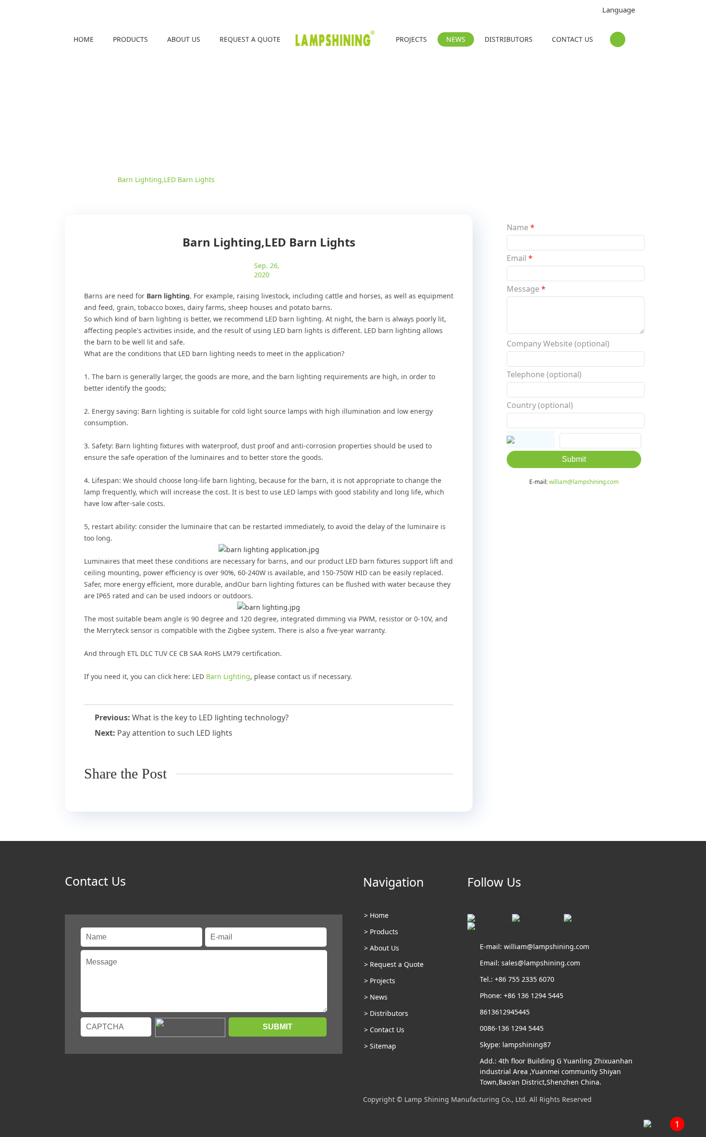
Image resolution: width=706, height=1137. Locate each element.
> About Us (381, 947)
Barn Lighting (228, 676)
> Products (381, 931)
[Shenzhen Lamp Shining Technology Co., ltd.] (336, 40)
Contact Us (572, 39)
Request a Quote (249, 39)
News (455, 39)
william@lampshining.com (584, 482)
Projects (411, 39)
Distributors (509, 39)
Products (130, 39)
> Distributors (386, 1013)
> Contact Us (384, 1029)
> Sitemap (380, 1045)
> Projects (379, 980)
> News (376, 996)
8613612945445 (505, 1011)
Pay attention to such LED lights (174, 733)
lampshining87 (526, 1044)
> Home (376, 915)
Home (83, 39)
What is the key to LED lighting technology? (210, 717)
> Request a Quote (394, 964)
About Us (183, 39)
